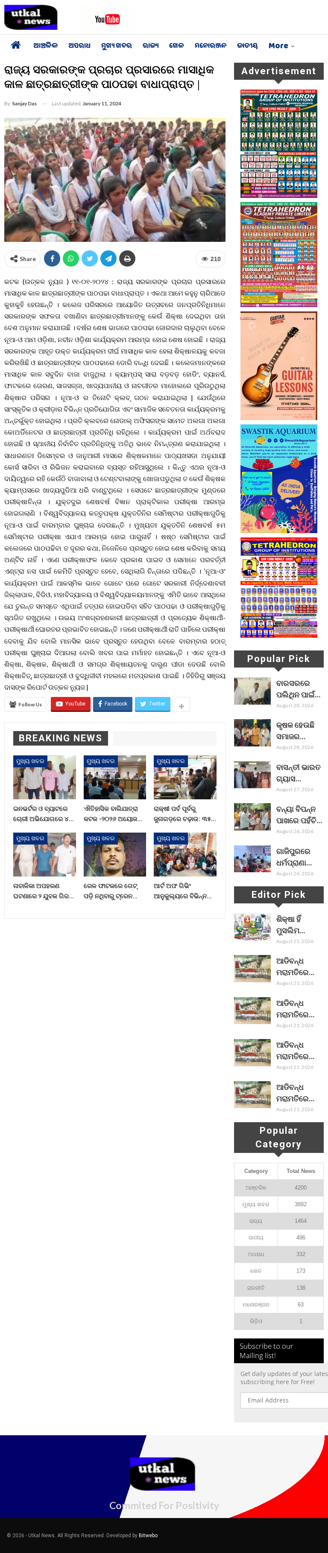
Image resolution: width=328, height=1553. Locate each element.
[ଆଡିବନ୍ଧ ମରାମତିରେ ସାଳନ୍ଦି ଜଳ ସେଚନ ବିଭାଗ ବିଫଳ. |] (252, 968)
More (278, 46)
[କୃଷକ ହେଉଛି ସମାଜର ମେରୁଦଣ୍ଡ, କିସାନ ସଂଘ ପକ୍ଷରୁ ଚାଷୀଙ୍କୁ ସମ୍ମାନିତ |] (252, 732)
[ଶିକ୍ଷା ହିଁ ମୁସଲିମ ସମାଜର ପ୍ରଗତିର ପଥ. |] (252, 927)
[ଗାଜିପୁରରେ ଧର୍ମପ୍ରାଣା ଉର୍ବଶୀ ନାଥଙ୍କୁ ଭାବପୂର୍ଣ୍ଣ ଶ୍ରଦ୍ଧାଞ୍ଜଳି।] (252, 859)
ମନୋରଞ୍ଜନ (210, 46)
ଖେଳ (176, 46)
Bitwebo (148, 1535)
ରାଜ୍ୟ (150, 46)
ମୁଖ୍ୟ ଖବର (116, 46)
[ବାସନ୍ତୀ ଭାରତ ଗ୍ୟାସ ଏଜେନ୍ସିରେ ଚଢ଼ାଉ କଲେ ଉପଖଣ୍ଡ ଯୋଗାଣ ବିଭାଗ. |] (252, 775)
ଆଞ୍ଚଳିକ (45, 46)
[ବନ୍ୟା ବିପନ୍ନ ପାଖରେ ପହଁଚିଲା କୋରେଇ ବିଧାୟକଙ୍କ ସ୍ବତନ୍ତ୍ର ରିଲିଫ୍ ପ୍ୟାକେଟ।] (252, 816)
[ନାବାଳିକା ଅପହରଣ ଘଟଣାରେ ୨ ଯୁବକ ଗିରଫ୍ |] (44, 855)
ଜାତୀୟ (247, 46)
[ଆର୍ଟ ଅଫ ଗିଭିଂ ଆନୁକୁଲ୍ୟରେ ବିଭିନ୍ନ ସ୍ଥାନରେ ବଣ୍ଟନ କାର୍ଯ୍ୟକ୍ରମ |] (185, 855)
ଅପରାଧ (79, 46)
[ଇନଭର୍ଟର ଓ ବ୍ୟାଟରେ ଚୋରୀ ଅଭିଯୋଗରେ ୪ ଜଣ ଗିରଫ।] (44, 777)
